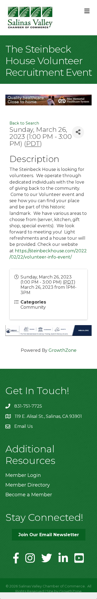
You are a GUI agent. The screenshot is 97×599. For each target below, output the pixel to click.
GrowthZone (62, 350)
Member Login (23, 475)
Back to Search (24, 123)
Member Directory (27, 485)
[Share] (78, 132)
